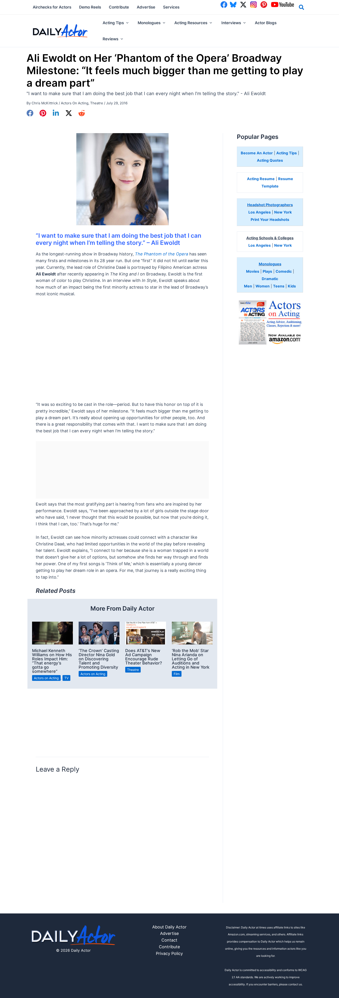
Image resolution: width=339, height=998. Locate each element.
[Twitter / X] (68, 113)
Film (177, 674)
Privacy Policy (169, 953)
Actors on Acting (74, 103)
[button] (302, 8)
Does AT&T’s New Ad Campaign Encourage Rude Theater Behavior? (143, 656)
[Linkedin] (55, 113)
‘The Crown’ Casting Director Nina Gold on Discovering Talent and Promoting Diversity (99, 659)
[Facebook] (30, 113)
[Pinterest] (42, 113)
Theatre (96, 103)
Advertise (169, 933)
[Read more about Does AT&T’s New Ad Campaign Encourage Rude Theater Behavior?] (145, 632)
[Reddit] (81, 113)
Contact (169, 940)
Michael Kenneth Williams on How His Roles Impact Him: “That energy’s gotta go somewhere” (52, 661)
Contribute (169, 946)
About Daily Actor (169, 927)
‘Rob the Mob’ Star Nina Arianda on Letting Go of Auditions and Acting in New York (190, 659)
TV (66, 678)
